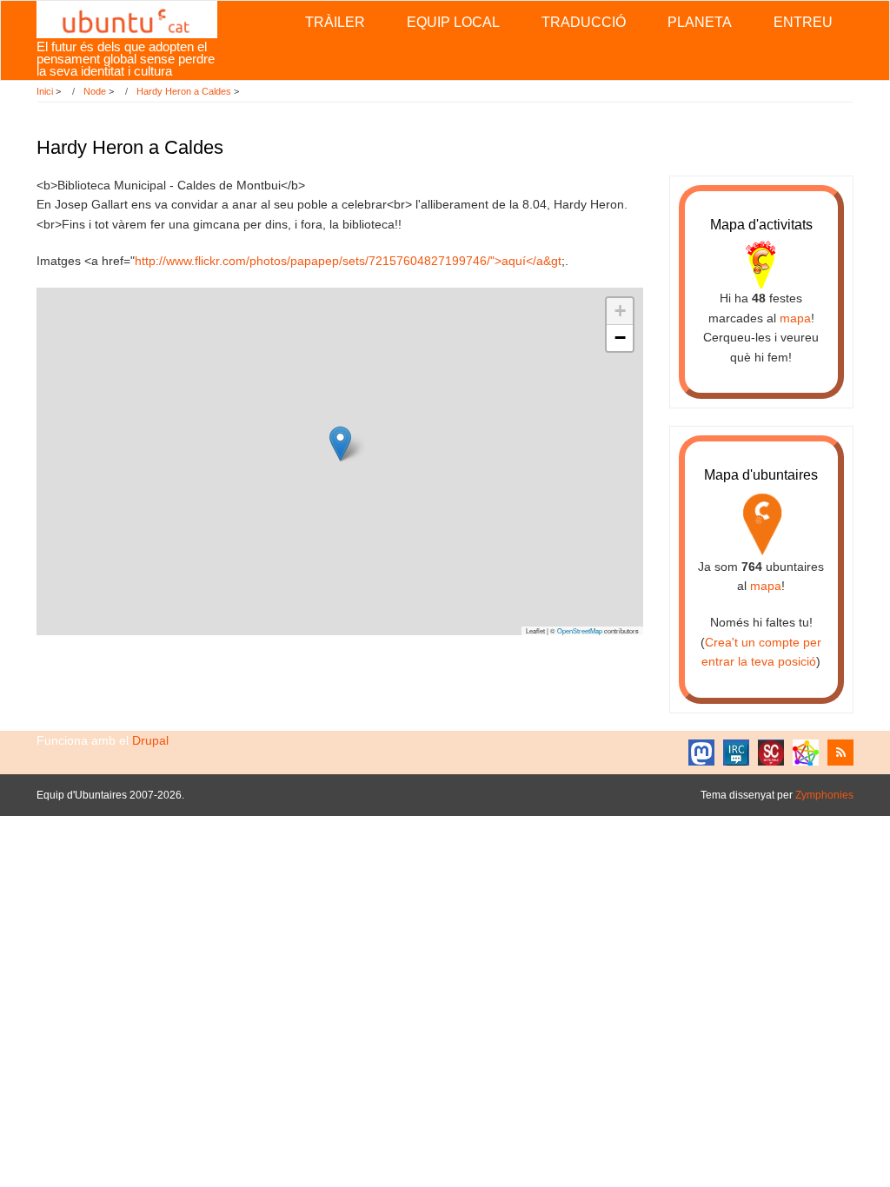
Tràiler (335, 22)
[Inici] (126, 18)
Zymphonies (824, 795)
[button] (340, 443)
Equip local (453, 22)
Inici (45, 91)
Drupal (150, 740)
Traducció (583, 22)
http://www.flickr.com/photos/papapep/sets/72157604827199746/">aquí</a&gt (348, 261)
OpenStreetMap (579, 630)
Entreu (803, 22)
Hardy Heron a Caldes (183, 91)
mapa (795, 318)
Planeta (700, 22)
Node (94, 91)
